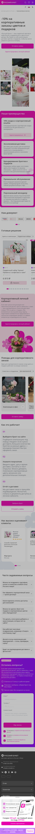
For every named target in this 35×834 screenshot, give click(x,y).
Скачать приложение (17, 823)
